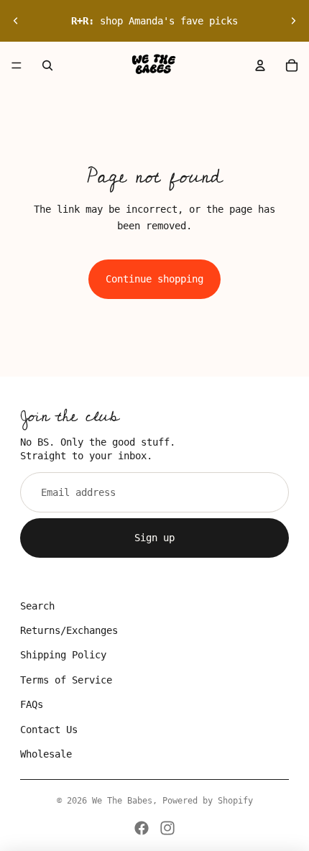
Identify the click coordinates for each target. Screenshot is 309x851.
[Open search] (47, 65)
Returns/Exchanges (69, 630)
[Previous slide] (16, 21)
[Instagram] (167, 828)
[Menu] (16, 65)
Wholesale (46, 754)
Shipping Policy (63, 655)
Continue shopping (154, 279)
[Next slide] (293, 21)
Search (37, 606)
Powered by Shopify (207, 801)
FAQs (31, 704)
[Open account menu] (260, 65)
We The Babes (122, 801)
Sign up (154, 537)
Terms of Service (66, 680)
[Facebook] (141, 828)
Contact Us (49, 729)
